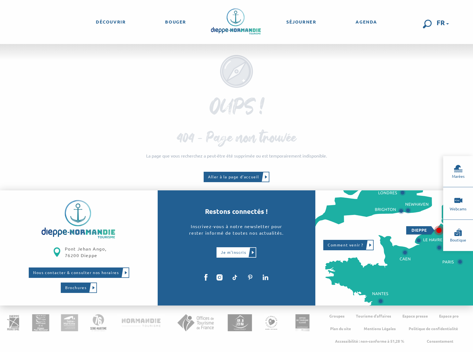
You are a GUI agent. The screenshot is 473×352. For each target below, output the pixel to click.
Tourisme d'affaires (373, 316)
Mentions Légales (380, 329)
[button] (427, 24)
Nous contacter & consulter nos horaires (76, 272)
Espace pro (449, 316)
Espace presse (415, 316)
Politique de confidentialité (433, 329)
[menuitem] (110, 21)
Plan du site (340, 329)
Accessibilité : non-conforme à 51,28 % (369, 341)
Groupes (337, 316)
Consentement (440, 341)
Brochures (75, 288)
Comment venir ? (346, 245)
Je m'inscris (233, 252)
